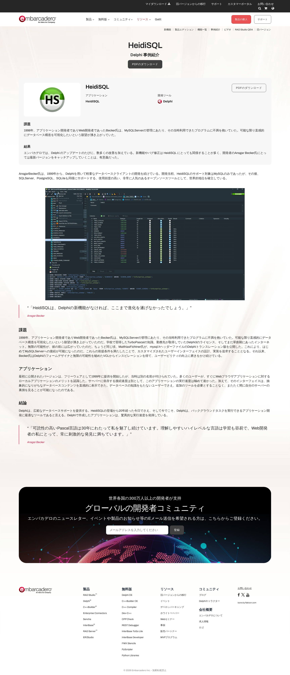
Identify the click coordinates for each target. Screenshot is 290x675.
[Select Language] (273, 8)
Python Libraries (130, 655)
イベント (165, 601)
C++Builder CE (130, 601)
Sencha (87, 619)
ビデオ (227, 29)
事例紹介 (215, 29)
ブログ (202, 595)
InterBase (89, 624)
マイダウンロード (156, 4)
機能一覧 (202, 29)
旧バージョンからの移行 (191, 4)
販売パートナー (168, 631)
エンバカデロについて (211, 615)
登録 (177, 529)
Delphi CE (127, 595)
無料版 (103, 19)
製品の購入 (241, 19)
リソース (143, 19)
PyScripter (127, 649)
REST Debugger (130, 625)
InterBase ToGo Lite (132, 631)
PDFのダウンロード (145, 64)
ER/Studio (88, 637)
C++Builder (90, 606)
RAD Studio (90, 594)
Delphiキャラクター (209, 601)
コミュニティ (122, 19)
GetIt (158, 19)
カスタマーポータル (240, 4)
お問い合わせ (266, 4)
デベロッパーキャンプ (172, 607)
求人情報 (203, 621)
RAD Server (90, 631)
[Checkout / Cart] (265, 8)
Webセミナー (167, 619)
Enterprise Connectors (95, 613)
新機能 (167, 29)
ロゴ (201, 627)
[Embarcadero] (38, 19)
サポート (216, 4)
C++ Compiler (129, 607)
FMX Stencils (129, 643)
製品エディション (184, 29)
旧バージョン (264, 29)
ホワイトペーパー (169, 613)
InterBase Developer (133, 637)
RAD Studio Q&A (244, 29)
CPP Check (128, 619)
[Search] (259, 8)
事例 (162, 625)
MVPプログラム (168, 637)
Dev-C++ (127, 613)
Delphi (87, 600)
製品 (89, 19)
